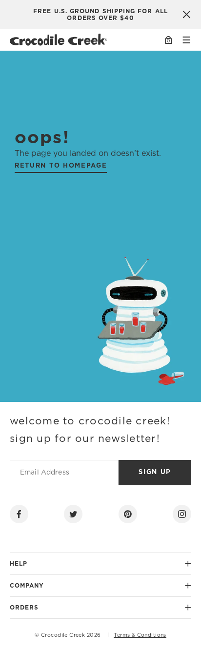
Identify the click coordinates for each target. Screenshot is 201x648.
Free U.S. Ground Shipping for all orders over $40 (100, 14)
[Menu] (186, 40)
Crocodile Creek (63, 635)
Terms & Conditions (140, 635)
